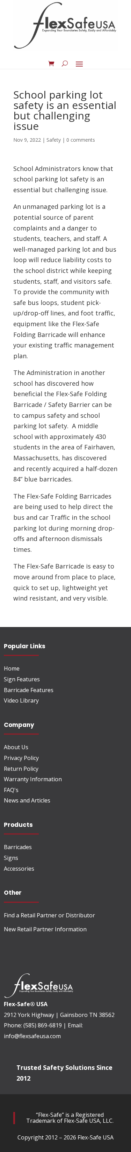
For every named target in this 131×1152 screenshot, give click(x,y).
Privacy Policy (21, 758)
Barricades (18, 847)
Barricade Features (28, 690)
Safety (53, 139)
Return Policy (21, 769)
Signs (11, 858)
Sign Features (22, 679)
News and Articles (27, 800)
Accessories (19, 868)
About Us (16, 747)
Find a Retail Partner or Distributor (49, 915)
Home (12, 668)
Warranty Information (33, 779)
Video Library (21, 700)
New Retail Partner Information (45, 929)
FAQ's (11, 790)
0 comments (80, 139)
